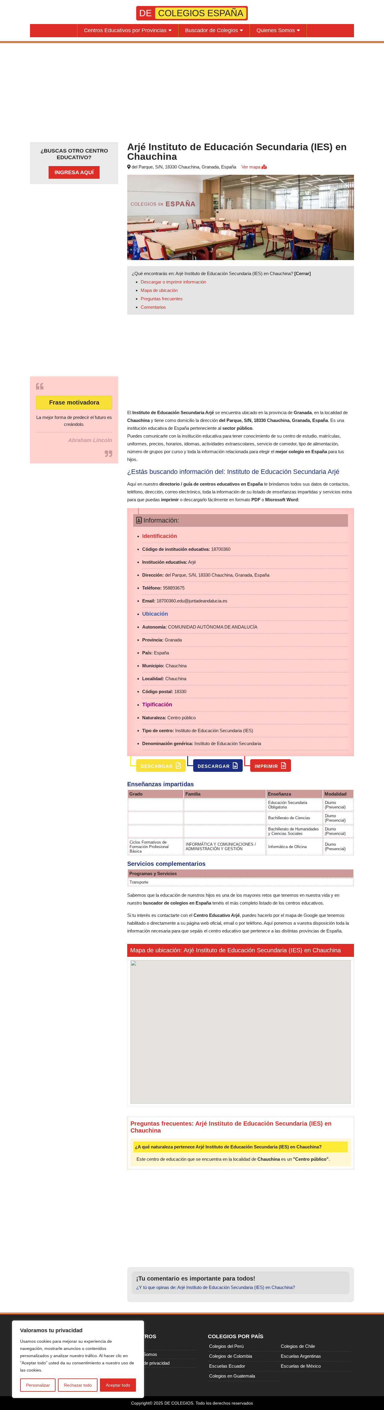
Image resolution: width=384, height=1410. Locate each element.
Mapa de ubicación (159, 290)
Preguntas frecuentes (162, 298)
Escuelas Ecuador (227, 1366)
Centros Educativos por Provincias (125, 30)
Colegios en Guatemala (232, 1375)
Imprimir (267, 766)
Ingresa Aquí (74, 172)
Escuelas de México (301, 1366)
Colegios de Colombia (230, 1356)
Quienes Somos (275, 30)
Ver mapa (252, 166)
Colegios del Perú (226, 1346)
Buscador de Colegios (211, 30)
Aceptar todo (118, 1385)
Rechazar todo (78, 1385)
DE (191, 13)
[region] (78, 1359)
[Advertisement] (192, 91)
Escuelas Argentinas (301, 1356)
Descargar (157, 766)
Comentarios (153, 307)
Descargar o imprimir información (173, 281)
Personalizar (38, 1385)
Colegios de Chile (298, 1346)
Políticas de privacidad (147, 1363)
